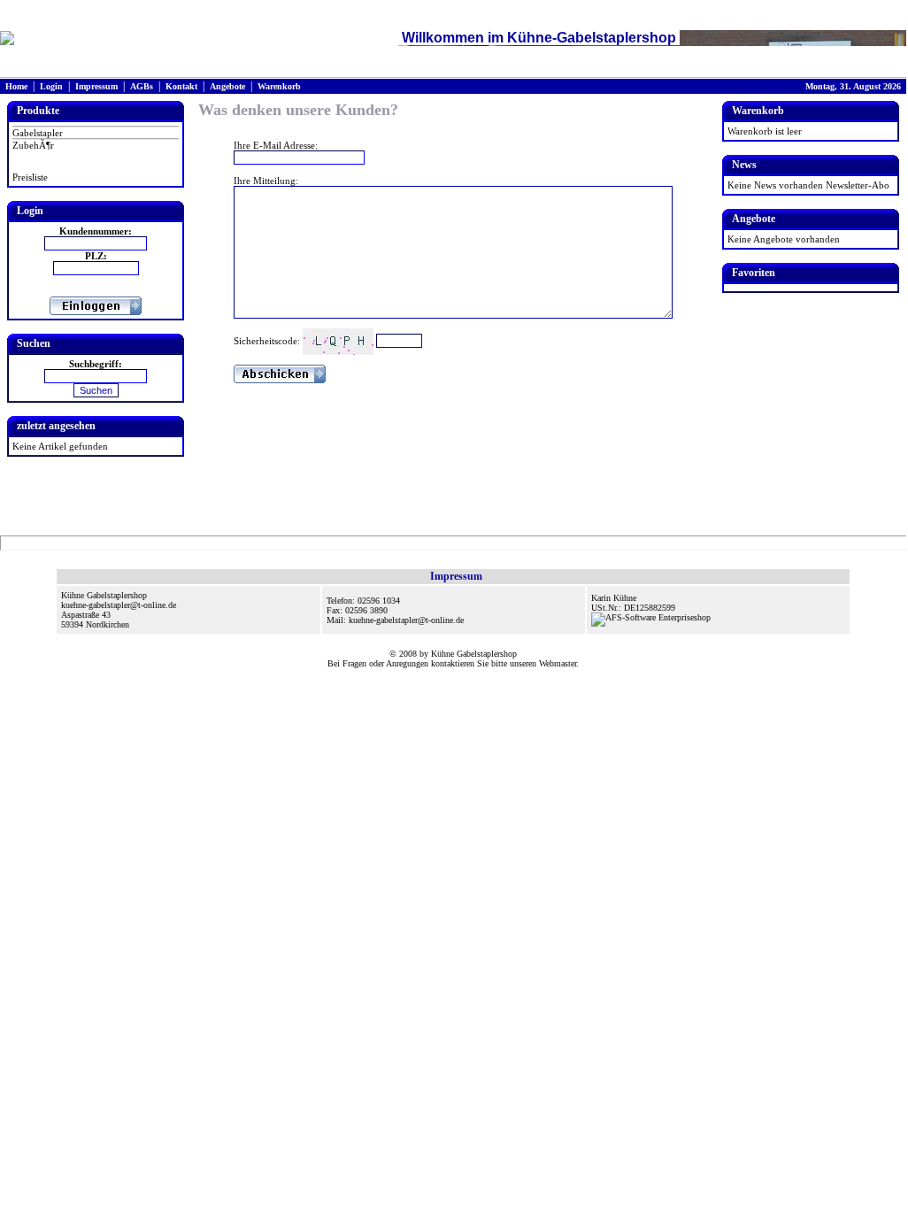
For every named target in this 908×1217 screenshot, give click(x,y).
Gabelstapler (37, 132)
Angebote (227, 86)
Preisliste (30, 177)
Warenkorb (279, 86)
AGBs (141, 86)
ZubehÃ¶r (33, 145)
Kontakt (181, 86)
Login (51, 86)
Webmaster (557, 663)
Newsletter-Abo (857, 185)
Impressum (96, 86)
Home (16, 86)
